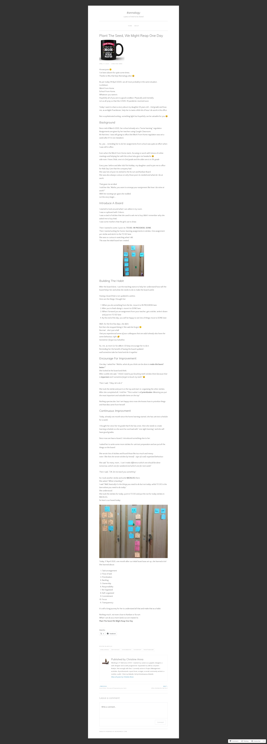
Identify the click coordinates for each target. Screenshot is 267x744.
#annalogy (133, 12)
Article (109, 646)
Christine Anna (116, 63)
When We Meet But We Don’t (159, 687)
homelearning (104, 649)
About (136, 26)
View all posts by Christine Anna (122, 677)
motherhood (115, 649)
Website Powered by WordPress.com (113, 731)
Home (130, 26)
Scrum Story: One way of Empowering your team (112, 687)
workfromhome (149, 649)
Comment (160, 722)
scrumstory (137, 649)
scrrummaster (126, 649)
